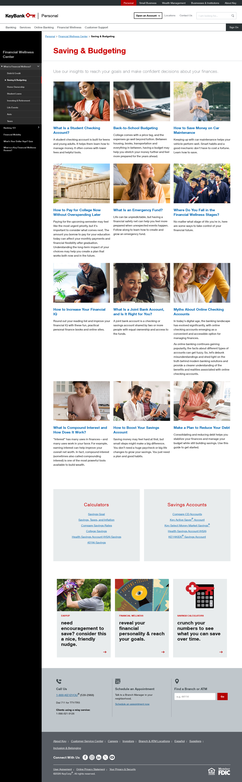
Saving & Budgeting (16, 80)
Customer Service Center (87, 741)
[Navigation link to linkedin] (98, 757)
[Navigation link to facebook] (85, 757)
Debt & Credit (14, 73)
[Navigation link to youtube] (112, 757)
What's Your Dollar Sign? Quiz (18, 141)
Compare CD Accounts (187, 514)
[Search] (232, 15)
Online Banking (44, 27)
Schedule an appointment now (132, 703)
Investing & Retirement (18, 100)
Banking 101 (10, 128)
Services (25, 27)
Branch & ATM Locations (154, 741)
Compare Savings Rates (96, 525)
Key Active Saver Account (187, 519)
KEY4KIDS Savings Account (187, 536)
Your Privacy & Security (122, 769)
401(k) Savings (96, 542)
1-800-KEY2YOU (67, 695)
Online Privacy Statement (90, 769)
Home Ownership (15, 87)
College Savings (96, 531)
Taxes (10, 121)
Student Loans (14, 93)
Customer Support (96, 27)
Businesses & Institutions (205, 2)
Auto (9, 114)
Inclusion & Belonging (67, 748)
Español (180, 741)
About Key (230, 2)
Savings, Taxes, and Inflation (96, 519)
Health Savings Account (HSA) (187, 531)
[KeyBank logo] (21, 15)
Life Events (12, 107)
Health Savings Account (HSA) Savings (96, 536)
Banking (11, 27)
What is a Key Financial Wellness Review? (20, 149)
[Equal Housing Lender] (211, 771)
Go (222, 696)
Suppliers (195, 741)
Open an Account (146, 15)
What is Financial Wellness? (17, 66)
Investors (128, 741)
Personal (129, 2)
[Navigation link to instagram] (92, 757)
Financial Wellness (69, 27)
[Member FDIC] (224, 771)
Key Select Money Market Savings (187, 525)
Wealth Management (173, 2)
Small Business (147, 2)
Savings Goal (96, 514)
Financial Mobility (12, 134)
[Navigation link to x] (105, 757)
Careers (113, 741)
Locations (169, 15)
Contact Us (186, 15)
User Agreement (62, 769)
